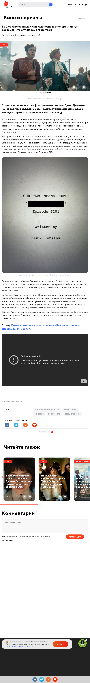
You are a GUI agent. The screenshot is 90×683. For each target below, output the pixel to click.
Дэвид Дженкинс (73, 414)
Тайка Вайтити (70, 410)
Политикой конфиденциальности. (19, 646)
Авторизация (75, 537)
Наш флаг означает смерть (46, 410)
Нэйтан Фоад (54, 414)
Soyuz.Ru (5, 4)
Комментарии (45, 432)
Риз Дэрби (39, 414)
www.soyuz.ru (16, 401)
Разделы (81, 19)
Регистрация (81, 5)
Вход (69, 5)
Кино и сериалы (23, 17)
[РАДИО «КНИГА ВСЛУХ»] (82, 643)
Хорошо (60, 644)
